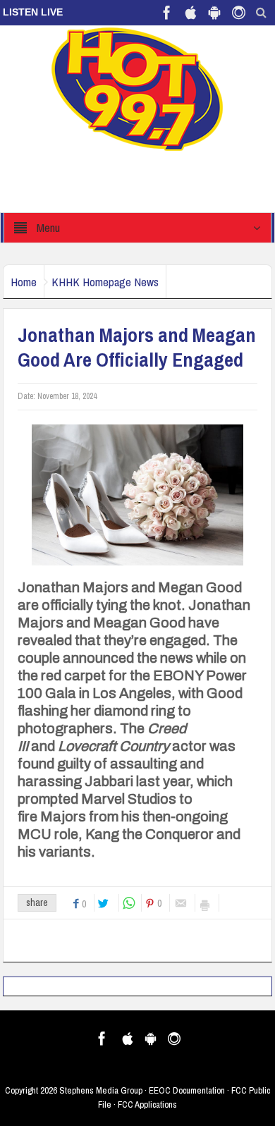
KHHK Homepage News (105, 282)
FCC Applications (147, 1104)
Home (24, 282)
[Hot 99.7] (138, 88)
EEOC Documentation (187, 1090)
